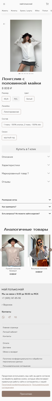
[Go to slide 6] (27, 73)
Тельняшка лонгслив (39, 268)
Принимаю (26, 393)
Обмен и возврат (10, 352)
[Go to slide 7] (29, 73)
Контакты (7, 336)
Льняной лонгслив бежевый (13, 269)
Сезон (4, 132)
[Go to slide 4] (24, 73)
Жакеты (5, 11)
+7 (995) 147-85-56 (11, 298)
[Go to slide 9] (32, 73)
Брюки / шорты (26, 11)
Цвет (26, 93)
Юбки (37, 11)
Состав (5, 119)
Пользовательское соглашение (16, 366)
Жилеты (14, 11)
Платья (45, 11)
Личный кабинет (10, 332)
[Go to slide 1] (19, 73)
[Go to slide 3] (22, 73)
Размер (5, 93)
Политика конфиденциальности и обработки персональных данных (22, 360)
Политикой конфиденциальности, (17, 384)
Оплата (6, 343)
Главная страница (10, 327)
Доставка (7, 347)
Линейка (5, 106)
